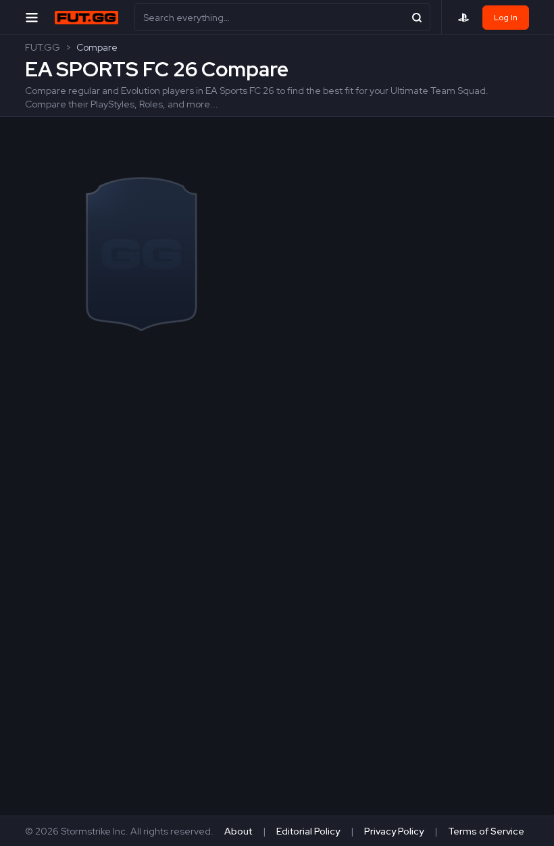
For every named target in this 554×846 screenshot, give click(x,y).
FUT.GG (42, 47)
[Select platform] (463, 17)
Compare (97, 47)
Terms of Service (486, 831)
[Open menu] (31, 17)
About (238, 831)
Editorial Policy (308, 831)
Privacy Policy (394, 831)
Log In (506, 17)
